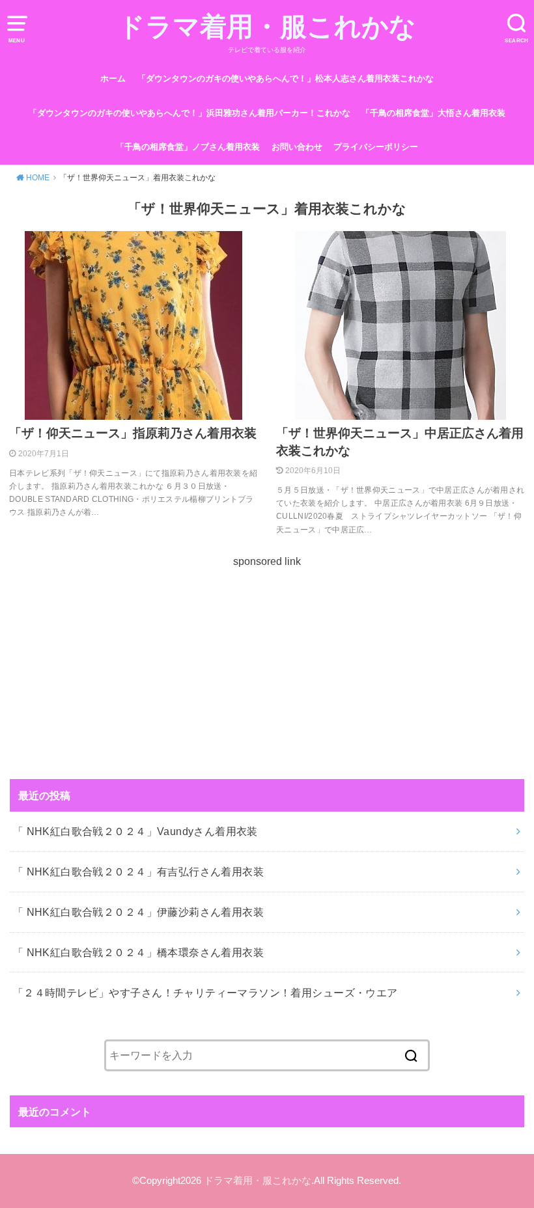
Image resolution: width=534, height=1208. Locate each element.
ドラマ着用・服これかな (267, 27)
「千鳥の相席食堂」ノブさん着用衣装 (188, 147)
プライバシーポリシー (375, 147)
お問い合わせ (297, 147)
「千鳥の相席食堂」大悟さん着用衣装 (433, 113)
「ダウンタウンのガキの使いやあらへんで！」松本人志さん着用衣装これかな (285, 78)
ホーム (113, 78)
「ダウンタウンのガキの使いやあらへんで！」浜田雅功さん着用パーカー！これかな (189, 113)
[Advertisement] (267, 661)
